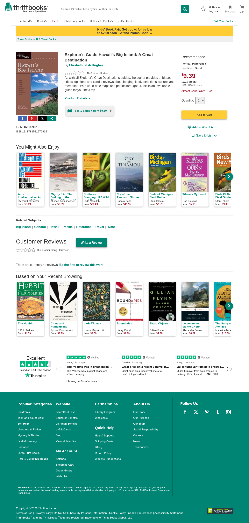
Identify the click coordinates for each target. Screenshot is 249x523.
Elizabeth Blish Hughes (86, 65)
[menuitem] (215, 8)
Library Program (105, 411)
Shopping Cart (65, 464)
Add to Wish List (203, 127)
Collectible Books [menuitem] (100, 21)
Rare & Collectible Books (33, 458)
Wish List (61, 476)
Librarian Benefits (66, 423)
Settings (61, 458)
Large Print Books (28, 452)
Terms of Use (24, 512)
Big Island (23, 227)
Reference (83, 227)
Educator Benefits (67, 417)
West (111, 227)
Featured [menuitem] (24, 21)
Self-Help (23, 423)
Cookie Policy (117, 512)
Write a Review (91, 242)
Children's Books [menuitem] (74, 21)
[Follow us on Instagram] (228, 412)
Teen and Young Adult (31, 417)
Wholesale (101, 417)
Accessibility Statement (168, 512)
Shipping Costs (104, 441)
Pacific (68, 227)
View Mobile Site (66, 441)
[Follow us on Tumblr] (217, 412)
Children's (24, 411)
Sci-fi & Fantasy (27, 441)
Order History (64, 470)
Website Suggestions (108, 458)
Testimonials (140, 447)
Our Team (139, 423)
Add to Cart (204, 114)
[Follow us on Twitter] (196, 412)
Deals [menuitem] (55, 21)
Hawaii (54, 227)
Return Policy (103, 453)
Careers (138, 435)
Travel (99, 227)
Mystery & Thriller (28, 435)
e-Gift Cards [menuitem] (125, 21)
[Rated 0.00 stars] (74, 73)
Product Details (76, 98)
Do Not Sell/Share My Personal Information (80, 512)
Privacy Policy (43, 512)
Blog (58, 435)
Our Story (139, 411)
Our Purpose (141, 417)
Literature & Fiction (29, 429)
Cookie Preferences (140, 512)
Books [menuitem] (41, 21)
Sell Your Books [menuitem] (223, 21)
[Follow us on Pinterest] (206, 412)
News (136, 441)
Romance (23, 447)
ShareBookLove (65, 411)
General (40, 227)
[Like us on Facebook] (185, 412)
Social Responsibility (145, 429)
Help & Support (104, 435)
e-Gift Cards (63, 429)
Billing (98, 447)
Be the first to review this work (81, 264)
